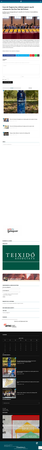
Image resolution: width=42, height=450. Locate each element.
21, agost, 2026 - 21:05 (13, 134)
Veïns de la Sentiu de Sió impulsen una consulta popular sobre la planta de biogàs (23, 119)
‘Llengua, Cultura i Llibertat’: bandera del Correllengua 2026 (20, 133)
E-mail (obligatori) (6, 290)
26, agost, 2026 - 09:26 (24, 103)
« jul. (3, 353)
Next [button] (39, 427)
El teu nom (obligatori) (6, 287)
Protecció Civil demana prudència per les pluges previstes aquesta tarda (22, 126)
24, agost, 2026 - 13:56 (13, 127)
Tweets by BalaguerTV (6, 312)
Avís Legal (4, 408)
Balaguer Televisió (6, 14)
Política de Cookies (6, 410)
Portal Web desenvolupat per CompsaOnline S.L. (21, 448)
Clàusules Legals (5, 409)
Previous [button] (2, 427)
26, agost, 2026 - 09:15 (20, 373)
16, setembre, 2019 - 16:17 (14, 14)
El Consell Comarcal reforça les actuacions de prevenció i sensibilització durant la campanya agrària (21, 101)
